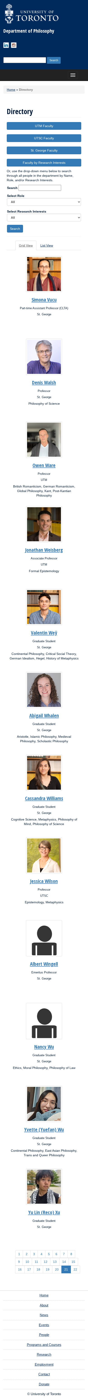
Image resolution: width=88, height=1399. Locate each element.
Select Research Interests (26, 211)
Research (44, 1354)
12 (45, 1262)
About (44, 1305)
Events (44, 1325)
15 (73, 1262)
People (44, 1335)
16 (20, 1269)
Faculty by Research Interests (44, 162)
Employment (44, 1364)
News (44, 1315)
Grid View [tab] (26, 245)
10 (27, 1262)
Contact (44, 1374)
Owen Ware (44, 465)
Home (11, 89)
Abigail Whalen (44, 715)
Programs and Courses (44, 1345)
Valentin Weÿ (44, 632)
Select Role (15, 196)
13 (55, 1262)
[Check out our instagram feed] (13, 45)
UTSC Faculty (44, 138)
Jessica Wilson (44, 880)
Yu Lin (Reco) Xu (44, 1212)
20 (57, 1269)
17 (29, 1269)
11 (36, 1262)
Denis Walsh (44, 382)
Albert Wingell (44, 963)
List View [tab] (46, 245)
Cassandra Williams (44, 798)
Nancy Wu (44, 1046)
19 (47, 1269)
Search (12, 188)
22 (75, 1269)
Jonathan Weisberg (44, 549)
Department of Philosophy (28, 31)
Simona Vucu (44, 299)
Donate (44, 1384)
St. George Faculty (44, 150)
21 (66, 1269)
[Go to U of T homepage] (31, 13)
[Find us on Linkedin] (6, 45)
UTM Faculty (44, 126)
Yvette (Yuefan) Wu (44, 1129)
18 (38, 1269)
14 (64, 1262)
